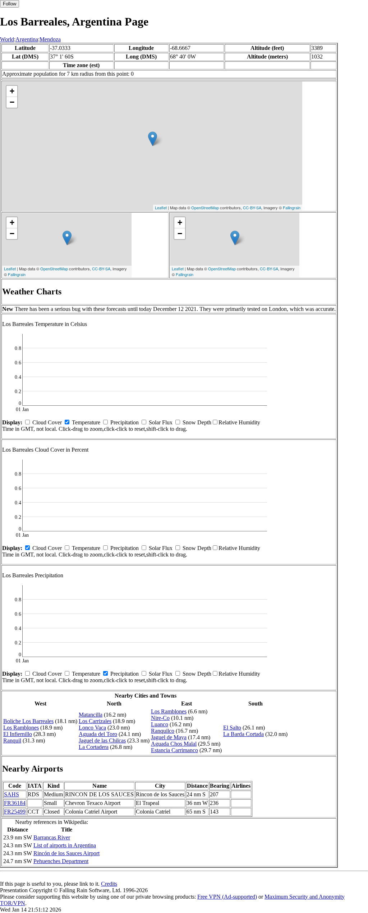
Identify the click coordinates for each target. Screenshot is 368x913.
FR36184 (15, 803)
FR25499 (15, 812)
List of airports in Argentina (64, 845)
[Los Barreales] (152, 138)
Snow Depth (197, 422)
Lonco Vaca (92, 728)
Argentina (26, 39)
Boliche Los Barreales (28, 721)
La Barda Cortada (243, 734)
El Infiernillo (17, 734)
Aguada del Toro (98, 734)
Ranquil (12, 740)
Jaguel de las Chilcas (102, 740)
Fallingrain (291, 207)
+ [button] (12, 91)
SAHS (11, 794)
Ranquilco (162, 731)
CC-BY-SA (252, 207)
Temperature (86, 422)
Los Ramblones (21, 728)
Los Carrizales (95, 721)
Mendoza (50, 39)
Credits (109, 884)
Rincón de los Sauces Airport (66, 853)
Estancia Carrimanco (174, 750)
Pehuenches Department (60, 861)
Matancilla (90, 715)
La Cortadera (94, 747)
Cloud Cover (47, 422)
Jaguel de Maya (169, 737)
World (7, 39)
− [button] (12, 102)
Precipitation (124, 422)
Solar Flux (160, 422)
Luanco (159, 724)
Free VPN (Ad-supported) (227, 897)
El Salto (232, 728)
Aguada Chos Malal (174, 744)
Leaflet (161, 207)
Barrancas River (51, 837)
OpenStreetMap (205, 207)
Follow (9, 3)
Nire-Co (160, 718)
